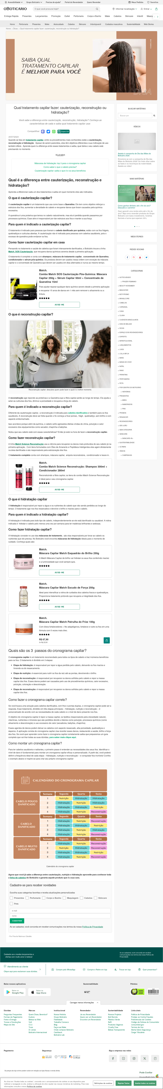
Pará (121, 370)
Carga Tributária (137, 1032)
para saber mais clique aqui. (62, 737)
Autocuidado (59, 24)
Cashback (58, 1032)
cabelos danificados (78, 412)
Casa (121, 311)
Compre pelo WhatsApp (65, 969)
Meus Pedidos (137, 2)
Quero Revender (93, 2)
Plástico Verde (114, 1019)
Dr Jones (32, 1030)
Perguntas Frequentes (13, 1014)
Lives (121, 349)
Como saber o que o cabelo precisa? (60, 167)
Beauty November (127, 286)
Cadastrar (17, 921)
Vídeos (122, 451)
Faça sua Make (60, 1027)
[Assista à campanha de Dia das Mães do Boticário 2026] (137, 141)
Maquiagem (72, 897)
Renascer (123, 417)
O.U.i (30, 1025)
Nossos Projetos (114, 1014)
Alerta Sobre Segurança (141, 1030)
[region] (81, 1083)
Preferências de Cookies (141, 1019)
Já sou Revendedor (88, 1014)
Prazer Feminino (129, 281)
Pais (124, 408)
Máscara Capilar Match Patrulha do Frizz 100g (67, 620)
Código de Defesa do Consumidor (145, 1022)
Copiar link (65, 131)
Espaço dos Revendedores (131, 332)
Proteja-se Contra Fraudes (142, 1017)
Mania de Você (125, 362)
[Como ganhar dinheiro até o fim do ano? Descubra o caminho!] (137, 193)
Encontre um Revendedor (90, 1019)
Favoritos (154, 2)
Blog (55, 1025)
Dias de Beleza (125, 324)
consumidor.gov (137, 1025)
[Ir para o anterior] (154, 17)
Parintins (123, 374)
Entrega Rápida (11, 16)
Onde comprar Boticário (64, 1030)
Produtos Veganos (115, 1025)
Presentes (26, 16)
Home (12, 24)
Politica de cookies (34, 1086)
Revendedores (125, 421)
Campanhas (127, 455)
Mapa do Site (9, 1025)
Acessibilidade (14, 2)
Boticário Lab (59, 1035)
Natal (121, 366)
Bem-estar (123, 290)
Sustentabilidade (133, 24)
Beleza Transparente (116, 1030)
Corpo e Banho (94, 16)
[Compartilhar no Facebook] (43, 131)
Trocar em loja (125, 969)
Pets (16, 903)
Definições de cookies (103, 1083)
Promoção (56, 16)
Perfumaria (79, 16)
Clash (122, 315)
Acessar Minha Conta (146, 8)
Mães (124, 400)
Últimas (122, 447)
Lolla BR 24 (124, 353)
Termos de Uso (137, 1027)
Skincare (129, 16)
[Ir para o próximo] (157, 17)
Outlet (67, 16)
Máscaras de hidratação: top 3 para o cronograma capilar (60, 163)
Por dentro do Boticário (130, 387)
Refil (110, 1022)
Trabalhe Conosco (61, 1022)
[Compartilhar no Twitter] (48, 131)
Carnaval (123, 307)
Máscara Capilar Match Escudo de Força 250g (66, 585)
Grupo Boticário (33, 2)
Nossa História (60, 1014)
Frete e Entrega (10, 1019)
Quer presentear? (150, 969)
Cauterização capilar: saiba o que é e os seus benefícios (60, 170)
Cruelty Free (113, 1027)
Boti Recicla (113, 1017)
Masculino (151, 16)
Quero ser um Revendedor (91, 1017)
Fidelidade (58, 1019)
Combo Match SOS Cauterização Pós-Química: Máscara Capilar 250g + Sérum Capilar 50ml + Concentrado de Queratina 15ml (73, 276)
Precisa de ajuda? (53, 2)
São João (123, 425)
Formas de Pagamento (13, 1017)
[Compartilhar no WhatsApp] (54, 131)
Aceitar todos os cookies (145, 1083)
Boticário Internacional (38, 1032)
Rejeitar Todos (123, 1083)
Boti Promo (124, 294)
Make (107, 16)
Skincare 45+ (127, 438)
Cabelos (117, 16)
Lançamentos (41, 16)
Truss (31, 1027)
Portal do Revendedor (74, 2)
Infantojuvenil (95, 24)
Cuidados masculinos (114, 24)
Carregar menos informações (82, 1002)
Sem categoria (125, 430)
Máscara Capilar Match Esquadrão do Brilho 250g (69, 551)
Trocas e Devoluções (12, 1022)
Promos (122, 413)
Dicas (121, 328)
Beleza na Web (35, 1019)
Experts (123, 336)
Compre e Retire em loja (97, 969)
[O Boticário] (15, 9)
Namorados (127, 404)
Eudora (32, 1017)
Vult (30, 1022)
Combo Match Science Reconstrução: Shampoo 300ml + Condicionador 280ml (73, 466)
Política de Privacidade (92, 926)
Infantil (140, 16)
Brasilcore (124, 298)
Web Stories (149, 24)
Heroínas (126, 391)
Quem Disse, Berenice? (38, 1014)
